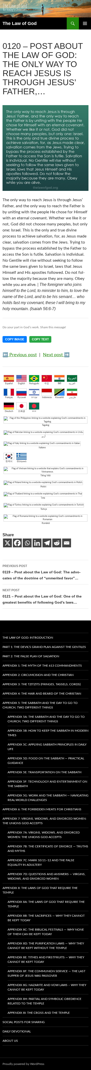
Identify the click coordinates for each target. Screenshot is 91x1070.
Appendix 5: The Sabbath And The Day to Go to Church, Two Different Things (40, 705)
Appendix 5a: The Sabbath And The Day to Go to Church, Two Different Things (46, 719)
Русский (21, 397)
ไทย (43, 498)
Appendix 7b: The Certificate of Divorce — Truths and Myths (48, 848)
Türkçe (43, 509)
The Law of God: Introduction (28, 637)
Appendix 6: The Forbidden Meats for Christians (42, 809)
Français (9, 397)
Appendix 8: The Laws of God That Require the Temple (40, 890)
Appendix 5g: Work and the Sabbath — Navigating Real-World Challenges (48, 797)
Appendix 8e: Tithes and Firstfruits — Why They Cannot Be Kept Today (46, 959)
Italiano (42, 448)
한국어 (9, 461)
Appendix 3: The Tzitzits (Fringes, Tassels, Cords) (42, 684)
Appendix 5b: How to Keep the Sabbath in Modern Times (48, 733)
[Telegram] (46, 543)
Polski (43, 487)
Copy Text (40, 339)
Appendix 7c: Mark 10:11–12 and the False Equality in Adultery (41, 862)
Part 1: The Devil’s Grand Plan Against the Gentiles (44, 646)
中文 (46, 383)
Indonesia (47, 397)
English (21, 383)
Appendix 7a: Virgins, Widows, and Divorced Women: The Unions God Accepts (44, 835)
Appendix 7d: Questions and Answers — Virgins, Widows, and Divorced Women (46, 876)
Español (9, 383)
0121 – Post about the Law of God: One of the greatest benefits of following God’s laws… (42, 596)
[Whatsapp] (27, 543)
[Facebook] (17, 543)
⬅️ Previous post (20, 355)
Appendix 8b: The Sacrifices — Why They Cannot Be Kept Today (46, 918)
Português (34, 383)
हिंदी (59, 383)
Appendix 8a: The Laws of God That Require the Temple (46, 904)
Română (46, 523)
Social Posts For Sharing (24, 1022)
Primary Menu (85, 23)
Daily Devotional (17, 1031)
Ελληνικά (21, 461)
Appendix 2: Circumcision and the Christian (38, 674)
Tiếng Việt (45, 475)
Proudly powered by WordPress (23, 1063)
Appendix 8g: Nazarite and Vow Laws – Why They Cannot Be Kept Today (47, 987)
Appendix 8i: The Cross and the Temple (39, 1012)
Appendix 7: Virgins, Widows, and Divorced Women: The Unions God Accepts (44, 821)
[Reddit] (56, 543)
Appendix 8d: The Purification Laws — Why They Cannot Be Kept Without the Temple (46, 945)
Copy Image (14, 339)
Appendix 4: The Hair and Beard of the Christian (42, 693)
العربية (72, 383)
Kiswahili (59, 397)
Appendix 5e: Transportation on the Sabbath (44, 772)
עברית (34, 397)
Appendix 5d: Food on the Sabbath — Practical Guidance (46, 760)
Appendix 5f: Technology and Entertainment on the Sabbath (47, 784)
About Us (10, 1040)
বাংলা (34, 411)
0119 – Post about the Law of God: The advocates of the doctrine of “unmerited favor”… (42, 572)
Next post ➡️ (56, 355)
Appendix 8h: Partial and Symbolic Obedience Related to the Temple (44, 1001)
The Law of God (20, 23)
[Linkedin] (37, 543)
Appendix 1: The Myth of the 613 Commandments (42, 665)
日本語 (21, 411)
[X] (7, 543)
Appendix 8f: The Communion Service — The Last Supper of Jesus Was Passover (46, 973)
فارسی (72, 397)
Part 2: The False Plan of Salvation (31, 656)
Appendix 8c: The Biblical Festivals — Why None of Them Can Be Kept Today (46, 932)
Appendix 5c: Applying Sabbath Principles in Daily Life (47, 747)
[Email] (66, 543)
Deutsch (9, 411)
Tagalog (45, 425)
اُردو (44, 436)
